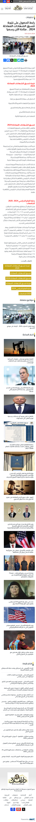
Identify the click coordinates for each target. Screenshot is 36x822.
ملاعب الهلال (28, 797)
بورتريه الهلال (16, 805)
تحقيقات (30, 17)
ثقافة (4, 797)
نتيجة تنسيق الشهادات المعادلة (18, 283)
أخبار (30, 795)
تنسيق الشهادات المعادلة (20, 273)
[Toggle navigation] (2, 9)
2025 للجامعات (25, 294)
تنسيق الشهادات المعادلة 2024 (18, 278)
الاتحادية (23, 795)
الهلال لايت (25, 802)
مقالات (6, 800)
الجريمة (7, 795)
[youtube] (8, 1)
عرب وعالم (17, 797)
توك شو (16, 802)
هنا (25, 95)
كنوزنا (8, 802)
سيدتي (23, 800)
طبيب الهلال (27, 805)
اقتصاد (30, 800)
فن (10, 797)
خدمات (6, 805)
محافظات (14, 800)
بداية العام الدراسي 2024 (21, 288)
